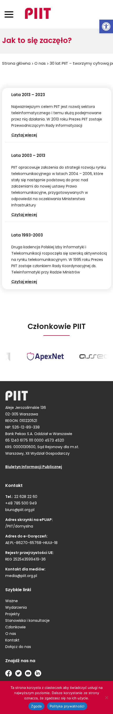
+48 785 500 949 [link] (21, 504)
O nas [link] (40, 64)
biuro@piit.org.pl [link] (19, 510)
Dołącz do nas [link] (18, 647)
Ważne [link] (11, 601)
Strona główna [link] (16, 64)
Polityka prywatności (67, 706)
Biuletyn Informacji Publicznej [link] (33, 467)
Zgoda (36, 706)
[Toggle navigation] (9, 14)
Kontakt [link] (12, 641)
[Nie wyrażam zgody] (106, 697)
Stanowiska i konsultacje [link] (27, 621)
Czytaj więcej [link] (29, 135)
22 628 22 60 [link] (25, 497)
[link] (106, 26)
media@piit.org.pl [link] (21, 576)
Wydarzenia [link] (16, 608)
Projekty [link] (12, 614)
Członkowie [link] (15, 627)
